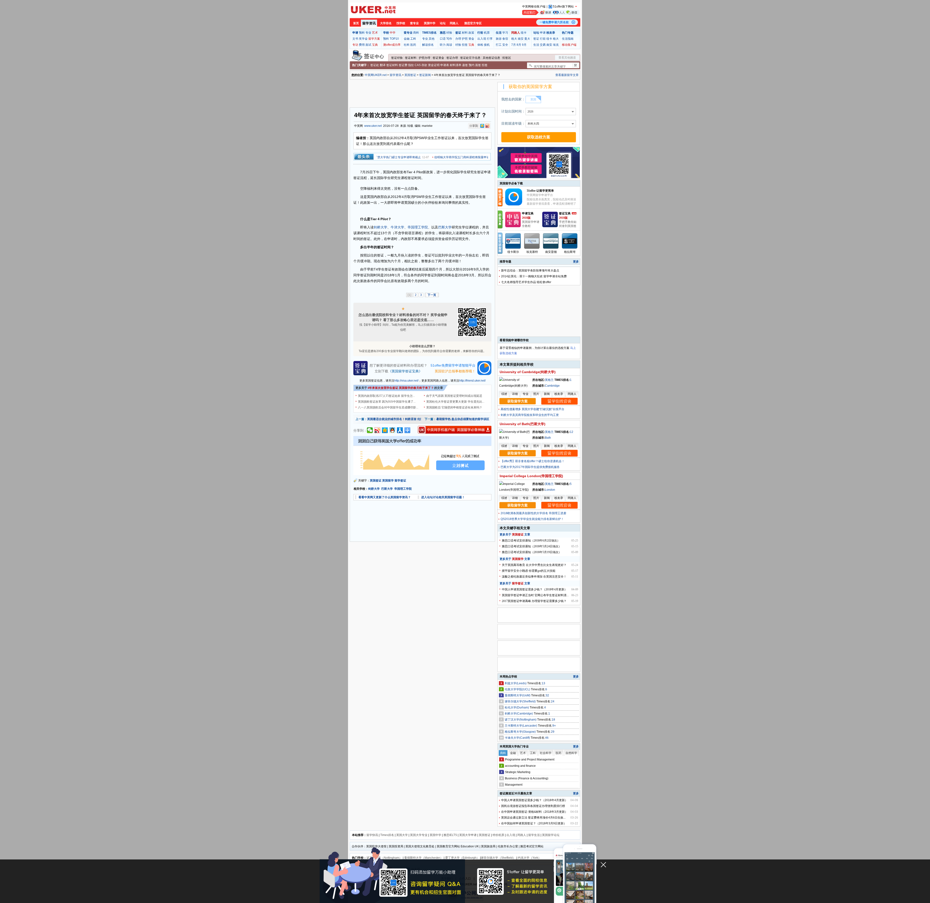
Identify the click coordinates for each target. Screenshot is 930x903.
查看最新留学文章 (567, 75)
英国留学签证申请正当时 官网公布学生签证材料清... (535, 595)
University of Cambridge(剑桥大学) (528, 372)
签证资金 (438, 58)
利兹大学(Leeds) (516, 683)
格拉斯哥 (570, 252)
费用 (362, 44)
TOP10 (394, 38)
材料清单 (455, 65)
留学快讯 (372, 835)
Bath (548, 437)
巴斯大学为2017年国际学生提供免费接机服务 (530, 467)
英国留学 (388, 480)
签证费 (403, 65)
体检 (480, 44)
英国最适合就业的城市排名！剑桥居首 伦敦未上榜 (399, 419)
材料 (465, 32)
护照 (465, 38)
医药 (413, 44)
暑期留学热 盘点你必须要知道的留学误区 (462, 419)
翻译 (383, 65)
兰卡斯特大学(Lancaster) (521, 725)
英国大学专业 (418, 835)
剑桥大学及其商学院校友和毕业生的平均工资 (530, 415)
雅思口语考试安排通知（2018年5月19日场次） (531, 552)
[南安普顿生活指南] (551, 241)
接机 (487, 44)
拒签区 (506, 58)
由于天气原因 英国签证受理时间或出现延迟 (454, 396)
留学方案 (374, 38)
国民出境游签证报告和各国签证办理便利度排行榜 (533, 806)
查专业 (414, 23)
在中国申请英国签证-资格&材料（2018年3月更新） (534, 811)
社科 (407, 44)
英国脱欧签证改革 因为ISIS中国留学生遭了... (387, 401)
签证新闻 (425, 75)
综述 (504, 394)
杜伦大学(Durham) (517, 707)
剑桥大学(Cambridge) (519, 713)
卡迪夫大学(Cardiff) (518, 737)
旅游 (499, 38)
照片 (536, 394)
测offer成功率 (392, 44)
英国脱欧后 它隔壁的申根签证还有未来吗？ (454, 407)
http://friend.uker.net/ (472, 380)
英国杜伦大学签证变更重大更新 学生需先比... (455, 401)
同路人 (454, 23)
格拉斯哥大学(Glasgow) (520, 731)
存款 (424, 65)
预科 (362, 32)
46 (547, 737)
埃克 (556, 44)
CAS (418, 65)
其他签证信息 (491, 58)
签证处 (374, 65)
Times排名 (387, 835)
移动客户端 (569, 44)
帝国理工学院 (418, 227)
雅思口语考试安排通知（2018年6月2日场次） (531, 540)
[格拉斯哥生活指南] (570, 241)
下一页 (431, 295)
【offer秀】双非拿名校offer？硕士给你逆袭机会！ (533, 461)
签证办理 (452, 58)
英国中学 (429, 23)
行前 (543, 38)
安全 (505, 44)
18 (553, 719)
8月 (519, 44)
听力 (443, 44)
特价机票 (498, 835)
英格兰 (549, 380)
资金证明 (434, 65)
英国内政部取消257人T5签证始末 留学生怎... (386, 396)
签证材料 (411, 58)
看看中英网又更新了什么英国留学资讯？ (384, 497)
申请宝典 (528, 213)
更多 (576, 261)
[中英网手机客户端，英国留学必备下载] (454, 430)
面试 (368, 44)
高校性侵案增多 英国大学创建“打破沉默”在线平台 (532, 409)
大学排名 (386, 23)
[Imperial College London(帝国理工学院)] (515, 489)
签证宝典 (565, 213)
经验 (449, 32)
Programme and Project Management (529, 759)
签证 (536, 38)
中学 (392, 32)
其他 (431, 38)
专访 (355, 44)
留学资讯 (369, 23)
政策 (471, 32)
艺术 (375, 32)
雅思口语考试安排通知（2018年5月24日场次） (531, 546)
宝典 (375, 44)
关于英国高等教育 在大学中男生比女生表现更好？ (534, 565)
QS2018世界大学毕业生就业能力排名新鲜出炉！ (532, 519)
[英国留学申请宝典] (513, 226)
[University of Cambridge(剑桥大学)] (515, 385)
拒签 (465, 44)
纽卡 (524, 32)
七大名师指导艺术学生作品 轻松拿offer (526, 282)
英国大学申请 (468, 835)
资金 (471, 38)
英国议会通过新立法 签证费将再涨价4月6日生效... (533, 817)
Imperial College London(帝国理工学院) (531, 476)
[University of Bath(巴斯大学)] (515, 437)
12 (571, 432)
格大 (514, 38)
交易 (543, 44)
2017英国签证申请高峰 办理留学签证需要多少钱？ (534, 601)
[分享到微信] (370, 430)
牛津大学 (397, 227)
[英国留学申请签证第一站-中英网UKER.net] (373, 10)
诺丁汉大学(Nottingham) (521, 719)
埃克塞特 (532, 252)
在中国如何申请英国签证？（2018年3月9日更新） (533, 823)
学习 (505, 32)
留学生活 (534, 835)
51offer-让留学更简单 (540, 190)
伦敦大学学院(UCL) (518, 689)
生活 (536, 44)
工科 (413, 38)
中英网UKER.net (376, 75)
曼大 (527, 38)
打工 (499, 44)
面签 (478, 65)
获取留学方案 (517, 401)
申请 (543, 32)
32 (547, 695)
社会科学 (545, 753)
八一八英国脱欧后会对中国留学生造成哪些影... (388, 407)
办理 (458, 38)
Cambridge (552, 385)
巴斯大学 (445, 227)
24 (552, 701)
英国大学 (402, 835)
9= (554, 725)
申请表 (444, 65)
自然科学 (571, 753)
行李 (490, 38)
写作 (449, 38)
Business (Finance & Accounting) (526, 778)
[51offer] (515, 204)
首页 (356, 23)
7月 (513, 44)
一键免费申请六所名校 (554, 22)
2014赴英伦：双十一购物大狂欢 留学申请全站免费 (534, 276)
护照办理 (424, 58)
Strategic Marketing (517, 772)
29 (552, 731)
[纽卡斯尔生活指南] (513, 241)
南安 (521, 38)
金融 (407, 38)
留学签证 (400, 480)
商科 (416, 32)
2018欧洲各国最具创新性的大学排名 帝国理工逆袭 (533, 513)
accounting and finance (520, 766)
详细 (515, 394)
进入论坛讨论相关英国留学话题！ (443, 497)
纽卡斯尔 (513, 252)
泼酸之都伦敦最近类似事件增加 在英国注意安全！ (534, 576)
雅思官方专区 (473, 23)
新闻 (547, 394)
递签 (465, 65)
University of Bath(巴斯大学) (522, 424)
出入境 (481, 38)
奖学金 (363, 38)
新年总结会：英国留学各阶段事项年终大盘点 (530, 270)
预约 (471, 65)
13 (543, 683)
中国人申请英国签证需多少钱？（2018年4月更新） (534, 589)
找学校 (400, 23)
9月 (524, 44)
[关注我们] (551, 12)
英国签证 (410, 75)
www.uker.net (373, 126)
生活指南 (568, 38)
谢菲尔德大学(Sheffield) (520, 701)
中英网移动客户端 (533, 6)
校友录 (558, 394)
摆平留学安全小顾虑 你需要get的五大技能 (528, 570)
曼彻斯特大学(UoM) (518, 695)
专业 (368, 32)
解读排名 (428, 44)
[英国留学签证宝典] (550, 226)
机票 (487, 32)
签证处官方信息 (470, 58)
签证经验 (397, 58)
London (550, 489)
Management (513, 784)
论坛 (443, 23)
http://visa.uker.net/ (406, 380)
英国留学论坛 (550, 835)
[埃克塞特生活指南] (532, 241)
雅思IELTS (450, 835)
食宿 (505, 38)
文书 (355, 38)
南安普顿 (551, 252)
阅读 (449, 44)
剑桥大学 (380, 227)
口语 (443, 38)
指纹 (411, 65)
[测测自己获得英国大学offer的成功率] (422, 455)
